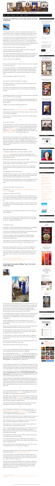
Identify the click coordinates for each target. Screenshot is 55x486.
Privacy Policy (38, 484)
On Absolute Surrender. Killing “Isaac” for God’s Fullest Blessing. (19, 264)
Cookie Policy (34, 484)
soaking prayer (16, 127)
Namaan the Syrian (6, 154)
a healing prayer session (11, 129)
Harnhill (10, 130)
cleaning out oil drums (23, 412)
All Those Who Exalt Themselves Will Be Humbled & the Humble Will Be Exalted (46, 183)
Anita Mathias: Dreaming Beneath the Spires (27, 6)
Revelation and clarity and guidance (21, 109)
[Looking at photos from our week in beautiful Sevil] (43, 349)
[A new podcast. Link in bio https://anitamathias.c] (52, 357)
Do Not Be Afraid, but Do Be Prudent (46, 191)
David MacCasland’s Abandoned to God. (22, 452)
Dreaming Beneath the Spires (21, 484)
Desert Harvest (19, 391)
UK (46, 77)
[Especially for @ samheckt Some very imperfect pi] (48, 357)
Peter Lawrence (19, 397)
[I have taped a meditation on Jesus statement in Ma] (52, 353)
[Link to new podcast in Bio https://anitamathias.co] (43, 357)
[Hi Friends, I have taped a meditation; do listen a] (43, 353)
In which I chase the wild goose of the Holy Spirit (14, 258)
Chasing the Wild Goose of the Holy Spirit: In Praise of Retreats (20, 19)
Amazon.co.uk (47, 245)
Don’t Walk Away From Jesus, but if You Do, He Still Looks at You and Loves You (46, 199)
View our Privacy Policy (47, 47)
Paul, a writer (20, 353)
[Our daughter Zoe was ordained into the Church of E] (48, 353)
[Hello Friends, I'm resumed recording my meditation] (48, 349)
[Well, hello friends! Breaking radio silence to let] (52, 349)
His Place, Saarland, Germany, (10, 132)
